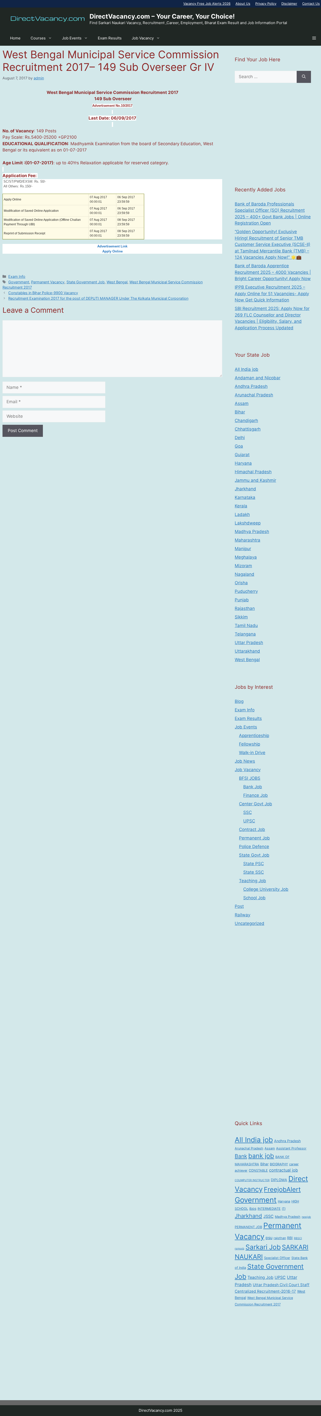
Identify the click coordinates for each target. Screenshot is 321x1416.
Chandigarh (246, 420)
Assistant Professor (291, 1148)
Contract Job (252, 829)
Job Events (72, 38)
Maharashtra (247, 540)
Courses (38, 38)
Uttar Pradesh (249, 642)
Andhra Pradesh (251, 386)
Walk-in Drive (252, 752)
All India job (246, 369)
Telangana (245, 634)
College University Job (265, 889)
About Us (242, 4)
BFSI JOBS (249, 778)
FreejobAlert (282, 1189)
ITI (283, 1209)
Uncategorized (249, 923)
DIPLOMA (279, 1180)
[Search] (304, 77)
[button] (314, 38)
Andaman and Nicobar (257, 377)
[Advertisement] (273, 134)
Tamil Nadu (246, 625)
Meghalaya (246, 557)
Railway (242, 914)
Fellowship (249, 744)
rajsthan (280, 1238)
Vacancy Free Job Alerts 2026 (206, 4)
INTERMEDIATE (269, 1209)
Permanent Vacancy (47, 282)
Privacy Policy (265, 4)
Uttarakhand (247, 651)
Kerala (241, 505)
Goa (239, 446)
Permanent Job (254, 838)
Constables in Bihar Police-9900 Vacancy (43, 293)
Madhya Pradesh (252, 531)
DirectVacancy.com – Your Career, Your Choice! (162, 16)
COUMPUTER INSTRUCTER (252, 1180)
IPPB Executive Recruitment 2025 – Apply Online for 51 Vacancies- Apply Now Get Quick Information (272, 293)
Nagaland (244, 574)
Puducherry (246, 591)
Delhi (240, 437)
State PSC (253, 863)
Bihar (240, 411)
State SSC (253, 872)
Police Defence (254, 846)
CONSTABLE (258, 1170)
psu (269, 1237)
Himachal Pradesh (253, 471)
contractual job (283, 1170)
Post (239, 906)
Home (15, 38)
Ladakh (242, 514)
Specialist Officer (277, 1258)
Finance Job (255, 795)
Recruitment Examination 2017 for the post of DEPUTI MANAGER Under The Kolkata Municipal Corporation (98, 298)
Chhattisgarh (248, 429)
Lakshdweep (248, 523)
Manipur (243, 548)
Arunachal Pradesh (254, 394)
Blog (239, 701)
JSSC (268, 1216)
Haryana (243, 463)
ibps (252, 1208)
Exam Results (110, 38)
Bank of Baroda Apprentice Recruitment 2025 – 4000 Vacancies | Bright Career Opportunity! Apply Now (273, 272)
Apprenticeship (254, 735)
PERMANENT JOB (248, 1227)
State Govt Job (254, 855)
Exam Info (16, 276)
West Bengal (117, 282)
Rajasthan (245, 608)
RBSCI (298, 1238)
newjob (306, 1217)
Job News (245, 761)
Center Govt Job (255, 803)
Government (18, 282)
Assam (242, 403)
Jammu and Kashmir (255, 480)
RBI (290, 1238)
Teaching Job (252, 880)
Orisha (241, 582)
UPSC (249, 820)
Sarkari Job (263, 1247)
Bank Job (252, 786)
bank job (261, 1156)
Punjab (242, 599)
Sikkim (241, 616)
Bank (241, 1156)
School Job (254, 897)
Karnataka (245, 497)
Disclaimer (289, 4)
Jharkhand (245, 488)
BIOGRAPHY (279, 1164)
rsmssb (239, 1248)
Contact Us (311, 4)
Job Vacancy (143, 38)
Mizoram (243, 565)
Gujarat (242, 454)
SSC (247, 812)
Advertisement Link (112, 246)
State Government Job (85, 282)
